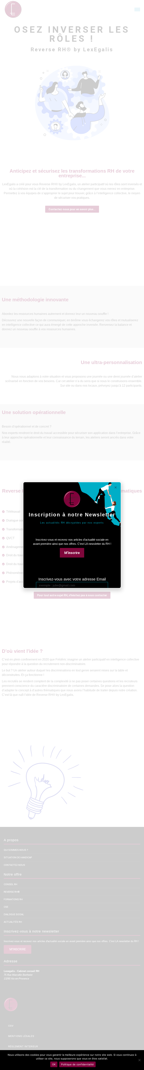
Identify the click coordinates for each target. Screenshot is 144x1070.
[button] (72, 553)
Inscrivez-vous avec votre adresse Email (72, 579)
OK (54, 1064)
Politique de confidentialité (77, 1064)
